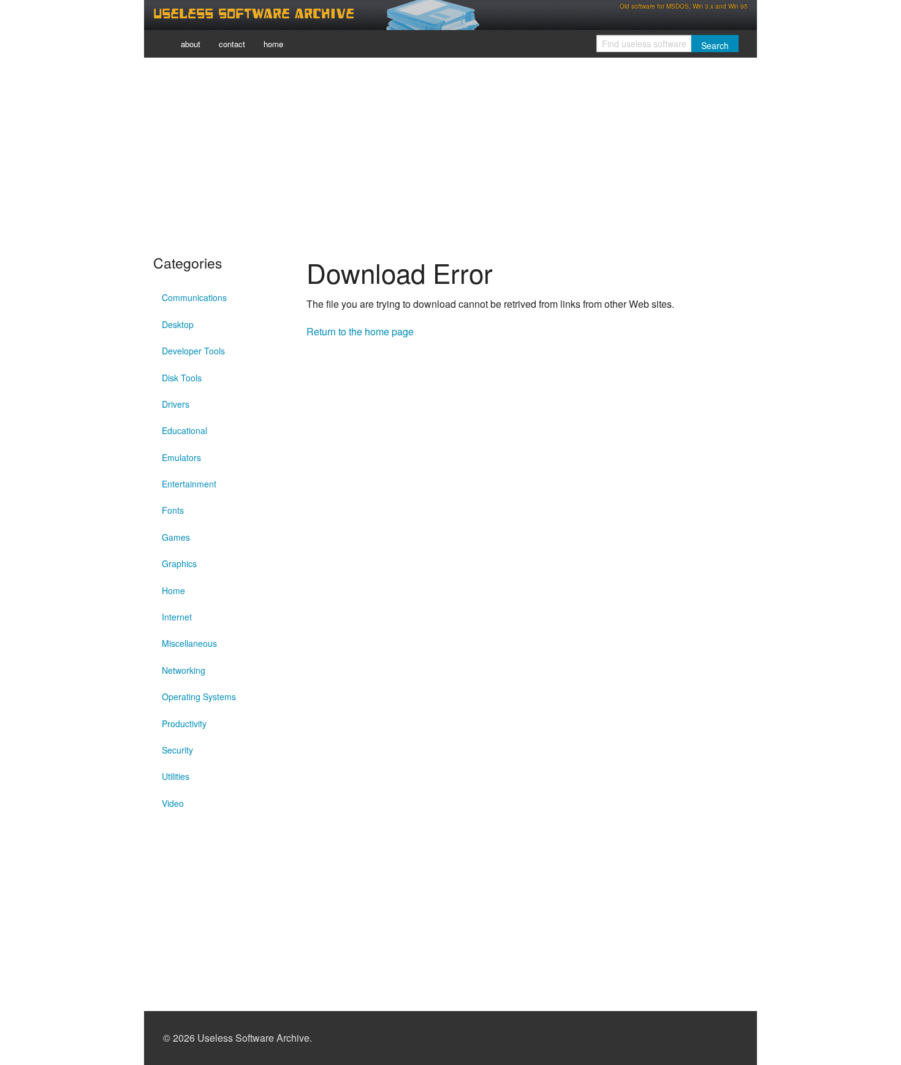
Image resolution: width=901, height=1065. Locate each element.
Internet (177, 617)
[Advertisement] (450, 153)
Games (176, 537)
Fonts (173, 510)
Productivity (184, 723)
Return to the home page (360, 331)
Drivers (175, 404)
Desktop (178, 324)
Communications (194, 297)
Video (173, 803)
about (190, 44)
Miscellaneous (189, 643)
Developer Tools (193, 351)
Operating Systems (199, 696)
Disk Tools (182, 378)
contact (232, 44)
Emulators (181, 457)
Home (173, 590)
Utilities (175, 776)
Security (177, 750)
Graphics (179, 563)
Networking (183, 670)
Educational (184, 430)
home (273, 44)
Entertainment (189, 484)
